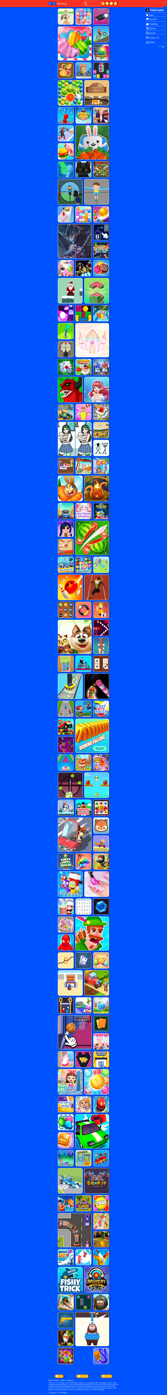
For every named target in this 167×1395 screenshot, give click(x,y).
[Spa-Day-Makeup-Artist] (66, 268)
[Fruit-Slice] (66, 70)
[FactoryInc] (70, 686)
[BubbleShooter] (66, 762)
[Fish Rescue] (66, 565)
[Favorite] (111, 3)
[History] (115, 3)
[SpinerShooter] (70, 192)
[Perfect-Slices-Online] (101, 1221)
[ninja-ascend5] (101, 861)
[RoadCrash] (92, 1131)
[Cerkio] (101, 16)
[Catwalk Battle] (101, 115)
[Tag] (107, 3)
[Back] (50, 3)
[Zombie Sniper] (66, 349)
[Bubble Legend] (83, 115)
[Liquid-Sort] (83, 412)
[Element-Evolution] (101, 1302)
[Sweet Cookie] (101, 268)
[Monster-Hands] (83, 1158)
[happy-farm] (96, 983)
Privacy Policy (54, 1380)
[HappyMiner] (96, 93)
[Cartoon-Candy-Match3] (101, 960)
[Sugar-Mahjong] (92, 340)
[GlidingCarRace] (66, 709)
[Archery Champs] (96, 1279)
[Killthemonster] (70, 389)
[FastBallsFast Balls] (101, 709)
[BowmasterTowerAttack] (92, 933)
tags (60, 1376)
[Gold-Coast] (101, 1239)
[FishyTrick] (70, 1279)
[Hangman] (101, 448)
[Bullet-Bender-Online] (66, 942)
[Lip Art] (83, 861)
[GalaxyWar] (66, 745)
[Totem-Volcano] (83, 762)
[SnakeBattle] (101, 250)
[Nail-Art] (96, 884)
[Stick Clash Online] (83, 1203)
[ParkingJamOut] (66, 924)
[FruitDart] (96, 785)
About (62, 1380)
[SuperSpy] (83, 709)
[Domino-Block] (101, 664)
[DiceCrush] (83, 214)
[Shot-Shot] (75, 1032)
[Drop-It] (96, 1181)
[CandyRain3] (66, 1122)
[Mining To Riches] (101, 511)
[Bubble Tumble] (101, 762)
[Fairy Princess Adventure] (83, 511)
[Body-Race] (66, 214)
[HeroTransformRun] (66, 133)
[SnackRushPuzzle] (66, 151)
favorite (84, 1376)
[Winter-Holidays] (66, 808)
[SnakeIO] (96, 686)
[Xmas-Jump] (70, 290)
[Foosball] (101, 367)
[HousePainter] (101, 1059)
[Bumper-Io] (101, 1104)
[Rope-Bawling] (70, 587)
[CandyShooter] (96, 1082)
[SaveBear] (92, 1329)
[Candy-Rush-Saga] (83, 16)
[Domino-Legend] (83, 960)
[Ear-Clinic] (101, 610)
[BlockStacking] (96, 290)
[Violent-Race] (70, 1181)
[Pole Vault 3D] (83, 1005)
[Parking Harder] (83, 808)
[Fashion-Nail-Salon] (66, 1059)
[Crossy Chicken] (101, 430)
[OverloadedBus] (101, 1158)
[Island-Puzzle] (83, 169)
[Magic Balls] (70, 93)
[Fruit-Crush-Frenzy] (101, 1005)
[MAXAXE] (101, 412)
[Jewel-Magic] (66, 1356)
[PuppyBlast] (75, 637)
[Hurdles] (96, 587)
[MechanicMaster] (66, 1320)
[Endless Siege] (66, 412)
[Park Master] (101, 232)
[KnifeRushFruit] (70, 785)
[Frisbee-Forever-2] (83, 466)
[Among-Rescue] (66, 1005)
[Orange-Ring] (66, 960)
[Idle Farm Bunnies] (70, 488)
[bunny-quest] (92, 142)
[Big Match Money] (66, 1104)
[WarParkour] (66, 16)
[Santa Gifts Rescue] (66, 861)
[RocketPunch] (101, 1356)
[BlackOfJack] (66, 367)
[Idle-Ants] (101, 313)
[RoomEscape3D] (70, 983)
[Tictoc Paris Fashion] (66, 529)
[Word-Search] (83, 906)
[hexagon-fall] (83, 313)
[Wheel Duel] (101, 844)
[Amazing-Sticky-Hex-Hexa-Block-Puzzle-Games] (101, 906)
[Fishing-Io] (66, 1203)
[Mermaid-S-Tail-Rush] (96, 389)
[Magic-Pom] (101, 825)
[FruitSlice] (92, 538)
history (108, 1376)
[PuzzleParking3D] (75, 834)
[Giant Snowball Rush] (83, 1257)
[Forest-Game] (66, 1338)
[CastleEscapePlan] (66, 664)
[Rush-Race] (66, 511)
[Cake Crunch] (83, 565)
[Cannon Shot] (66, 1257)
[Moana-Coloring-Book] (66, 1302)
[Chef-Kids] (83, 1104)
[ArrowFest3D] (66, 115)
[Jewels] (101, 808)
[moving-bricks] (66, 169)
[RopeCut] (96, 192)
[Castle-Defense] (75, 241)
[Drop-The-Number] (101, 70)
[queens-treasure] (96, 488)
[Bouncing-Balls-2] (101, 628)
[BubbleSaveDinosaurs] (101, 214)
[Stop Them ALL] (70, 884)
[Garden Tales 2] (83, 367)
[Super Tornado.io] (101, 52)
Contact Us (70, 1380)
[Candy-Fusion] (101, 1041)
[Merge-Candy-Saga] (75, 43)
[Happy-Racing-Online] (83, 664)
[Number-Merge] (66, 610)
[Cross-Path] (83, 1302)
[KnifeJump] (101, 1257)
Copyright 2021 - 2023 (58, 1393)
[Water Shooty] (101, 565)
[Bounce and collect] (66, 547)
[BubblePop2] (83, 1059)
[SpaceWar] (83, 268)
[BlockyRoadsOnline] (66, 727)
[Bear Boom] (101, 466)
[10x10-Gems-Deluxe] (66, 1140)
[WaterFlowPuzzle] (66, 466)
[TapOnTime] (83, 610)
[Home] (103, 3)
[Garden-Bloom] (101, 169)
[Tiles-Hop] (66, 313)
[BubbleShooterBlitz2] (66, 1158)
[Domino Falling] (92, 736)
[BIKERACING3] (101, 34)
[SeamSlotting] (75, 1230)
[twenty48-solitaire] (101, 1023)
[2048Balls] (101, 1203)
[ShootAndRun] (66, 331)
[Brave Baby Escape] (70, 1082)
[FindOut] (75, 439)
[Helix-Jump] (101, 646)
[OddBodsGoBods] (83, 70)
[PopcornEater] (66, 906)
